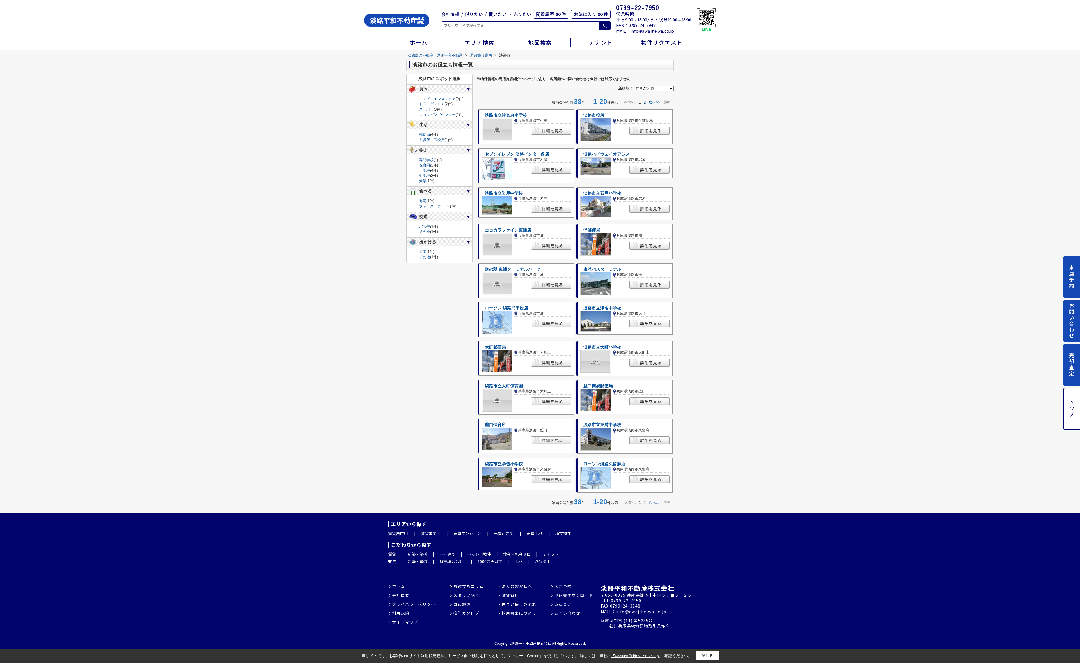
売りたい (522, 14)
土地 (518, 561)
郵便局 (424, 134)
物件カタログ (466, 613)
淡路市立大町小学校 (602, 347)
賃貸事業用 (430, 533)
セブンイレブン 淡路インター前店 (517, 154)
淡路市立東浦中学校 (602, 424)
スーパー (426, 109)
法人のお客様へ (517, 586)
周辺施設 (462, 604)
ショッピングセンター (437, 115)
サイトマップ (405, 622)
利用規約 (401, 613)
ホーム (418, 42)
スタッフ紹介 (466, 595)
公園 (422, 252)
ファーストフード (433, 206)
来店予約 (1071, 277)
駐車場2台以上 (452, 561)
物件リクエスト (661, 42)
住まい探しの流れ (519, 604)
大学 (422, 181)
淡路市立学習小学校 (504, 464)
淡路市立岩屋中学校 (504, 193)
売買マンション (467, 533)
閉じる (707, 655)
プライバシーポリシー (413, 604)
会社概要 (401, 595)
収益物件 (563, 533)
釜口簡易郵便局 (598, 386)
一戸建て (447, 554)
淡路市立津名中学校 (602, 308)
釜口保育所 (495, 424)
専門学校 (426, 160)
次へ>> (655, 102)
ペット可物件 (479, 554)
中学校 (424, 176)
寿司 (422, 201)
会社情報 (450, 14)
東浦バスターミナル (602, 269)
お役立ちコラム (468, 586)
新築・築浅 (418, 554)
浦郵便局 (591, 230)
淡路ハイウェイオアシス (606, 154)
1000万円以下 (490, 561)
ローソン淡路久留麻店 (604, 464)
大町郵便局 (495, 347)
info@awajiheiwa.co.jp (652, 30)
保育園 (424, 165)
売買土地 (534, 533)
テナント (601, 42)
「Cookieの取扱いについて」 (633, 656)
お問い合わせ (1071, 321)
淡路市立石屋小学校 (602, 193)
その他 (424, 232)
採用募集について (519, 613)
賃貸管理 (510, 595)
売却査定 (1071, 364)
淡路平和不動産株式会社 (637, 587)
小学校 (424, 170)
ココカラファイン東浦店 (508, 230)
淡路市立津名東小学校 (506, 115)
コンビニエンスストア (437, 99)
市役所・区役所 (432, 140)
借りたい (474, 14)
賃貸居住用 (398, 533)
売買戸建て (504, 533)
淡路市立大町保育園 (504, 386)
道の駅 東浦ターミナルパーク (513, 269)
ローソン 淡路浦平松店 (506, 308)
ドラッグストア (432, 104)
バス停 (424, 226)
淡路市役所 (593, 115)
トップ (1071, 408)
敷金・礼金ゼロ (517, 554)
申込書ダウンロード (573, 595)
